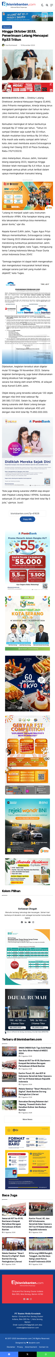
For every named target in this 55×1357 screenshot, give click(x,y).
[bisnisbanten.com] (18, 5)
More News (27, 1119)
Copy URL (27, 519)
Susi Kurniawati (11, 45)
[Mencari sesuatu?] (47, 6)
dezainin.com (34, 1343)
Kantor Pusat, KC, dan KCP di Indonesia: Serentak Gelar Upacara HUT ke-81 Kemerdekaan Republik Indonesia (40, 1224)
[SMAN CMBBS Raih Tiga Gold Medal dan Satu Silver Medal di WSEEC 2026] (9, 1051)
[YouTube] (29, 922)
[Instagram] (33, 922)
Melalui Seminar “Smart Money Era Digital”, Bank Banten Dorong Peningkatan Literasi (35, 1092)
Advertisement (31, 1347)
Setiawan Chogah (27, 909)
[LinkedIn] (25, 922)
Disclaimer (11, 1347)
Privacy (20, 1347)
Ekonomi (7, 27)
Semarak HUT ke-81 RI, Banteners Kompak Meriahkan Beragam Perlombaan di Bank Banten (34, 1063)
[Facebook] (21, 922)
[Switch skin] (42, 6)
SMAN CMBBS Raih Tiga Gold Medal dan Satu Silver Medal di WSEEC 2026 (35, 1051)
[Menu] (51, 6)
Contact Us (43, 1347)
